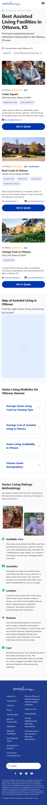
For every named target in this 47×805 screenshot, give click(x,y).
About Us (11, 696)
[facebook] (15, 773)
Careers (10, 705)
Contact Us (12, 701)
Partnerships (12, 714)
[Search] (9, 766)
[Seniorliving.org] (11, 3)
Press (9, 710)
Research (11, 726)
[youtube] (32, 773)
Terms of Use (30, 709)
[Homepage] (2, 10)
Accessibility (30, 713)
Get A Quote (23, 126)
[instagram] (26, 773)
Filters (5, 53)
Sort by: (26, 53)
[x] (21, 773)
